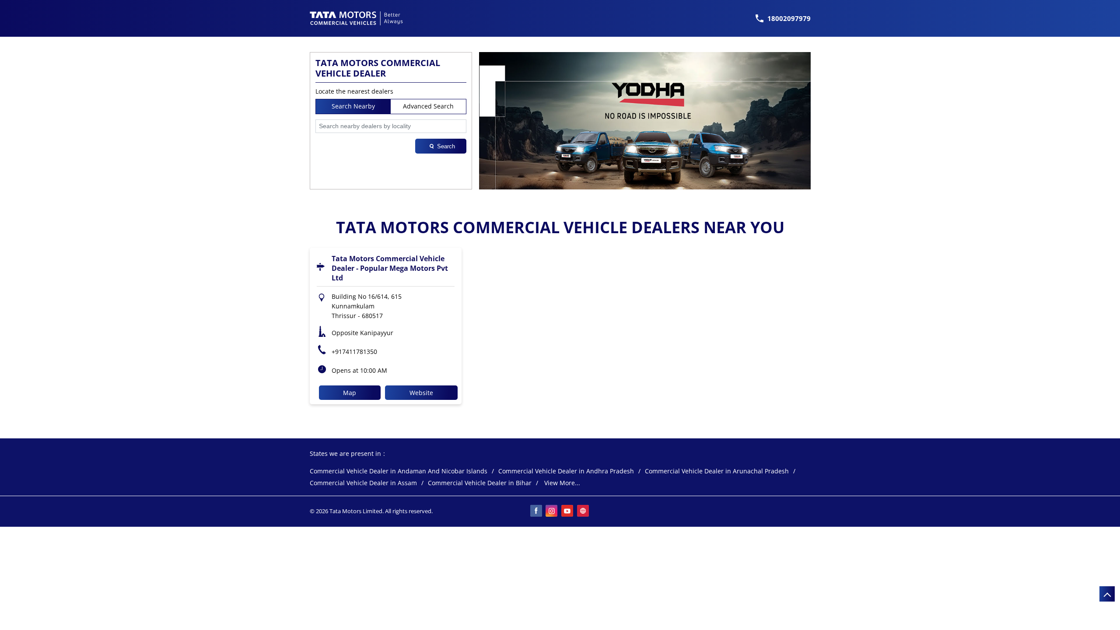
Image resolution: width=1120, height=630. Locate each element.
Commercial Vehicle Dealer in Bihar (480, 483)
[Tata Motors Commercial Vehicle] (356, 18)
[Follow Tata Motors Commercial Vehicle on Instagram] (552, 511)
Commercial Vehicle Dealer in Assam (363, 483)
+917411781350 (354, 351)
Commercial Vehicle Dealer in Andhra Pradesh (566, 471)
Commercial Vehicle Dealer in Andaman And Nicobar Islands (398, 471)
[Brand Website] (583, 511)
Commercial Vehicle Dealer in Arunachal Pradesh (717, 471)
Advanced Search (428, 106)
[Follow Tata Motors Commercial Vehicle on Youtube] (567, 511)
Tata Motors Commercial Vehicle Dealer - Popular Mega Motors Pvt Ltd (390, 268)
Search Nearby (353, 106)
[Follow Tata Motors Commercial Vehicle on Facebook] (536, 511)
